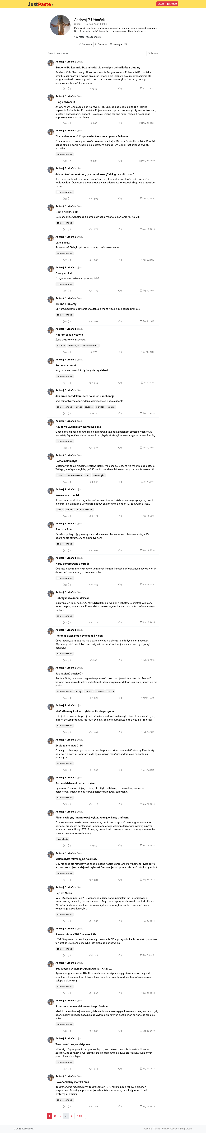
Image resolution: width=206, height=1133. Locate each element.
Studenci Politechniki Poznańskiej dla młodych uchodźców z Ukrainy (98, 67)
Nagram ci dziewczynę (69, 334)
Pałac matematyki (66, 461)
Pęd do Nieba (64, 893)
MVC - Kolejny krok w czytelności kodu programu (85, 711)
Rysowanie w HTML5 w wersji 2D (76, 934)
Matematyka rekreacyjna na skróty (76, 859)
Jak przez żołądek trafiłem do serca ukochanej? (85, 396)
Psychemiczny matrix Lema (72, 1082)
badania (70, 509)
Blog (182, 1128)
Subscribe (87, 44)
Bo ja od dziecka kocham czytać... (76, 783)
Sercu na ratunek (66, 365)
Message (117, 44)
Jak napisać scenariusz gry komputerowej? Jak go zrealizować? (95, 174)
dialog (78, 691)
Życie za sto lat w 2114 (69, 745)
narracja (89, 691)
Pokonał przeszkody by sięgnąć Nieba (79, 635)
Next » (80, 1116)
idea (87, 475)
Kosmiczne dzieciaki (68, 495)
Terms (156, 1128)
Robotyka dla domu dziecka (72, 598)
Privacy (165, 1128)
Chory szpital (64, 273)
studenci (89, 406)
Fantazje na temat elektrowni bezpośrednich (82, 1006)
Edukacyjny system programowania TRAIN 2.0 (84, 968)
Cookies (174, 1128)
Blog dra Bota (64, 529)
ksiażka (110, 691)
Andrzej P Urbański (90, 19)
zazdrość (61, 345)
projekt (60, 475)
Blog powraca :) (65, 102)
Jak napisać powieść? (69, 673)
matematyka (98, 475)
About (189, 1128)
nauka (60, 509)
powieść (99, 691)
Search (154, 53)
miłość (79, 406)
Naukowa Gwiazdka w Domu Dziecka (78, 427)
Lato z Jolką (63, 242)
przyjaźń (100, 406)
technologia (62, 838)
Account (173, 3)
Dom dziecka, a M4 (67, 212)
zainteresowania (64, 154)
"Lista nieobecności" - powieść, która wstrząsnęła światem (92, 136)
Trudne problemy (66, 304)
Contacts (102, 44)
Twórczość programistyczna (73, 1044)
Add (162, 3)
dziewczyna (74, 345)
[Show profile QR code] (125, 44)
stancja (111, 406)
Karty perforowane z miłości (73, 563)
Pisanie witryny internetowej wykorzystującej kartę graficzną (92, 817)
